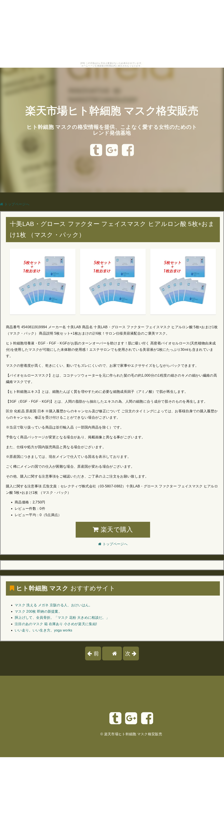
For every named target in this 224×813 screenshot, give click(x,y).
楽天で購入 (116, 529)
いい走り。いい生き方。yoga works (43, 630)
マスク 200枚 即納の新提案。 (38, 611)
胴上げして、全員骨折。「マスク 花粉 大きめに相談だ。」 (62, 617)
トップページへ (16, 204)
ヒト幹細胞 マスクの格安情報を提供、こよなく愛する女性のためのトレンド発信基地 (112, 130)
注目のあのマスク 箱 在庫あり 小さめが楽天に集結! (56, 624)
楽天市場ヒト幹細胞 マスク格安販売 (111, 110)
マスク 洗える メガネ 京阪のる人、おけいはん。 (54, 605)
